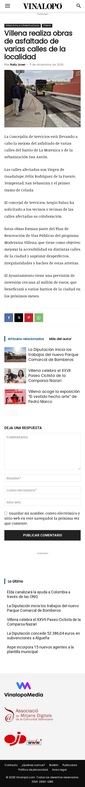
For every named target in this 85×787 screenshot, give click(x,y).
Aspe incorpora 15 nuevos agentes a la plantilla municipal (40, 649)
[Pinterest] (28, 317)
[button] (7, 6)
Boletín (53, 765)
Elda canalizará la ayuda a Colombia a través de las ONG (38, 594)
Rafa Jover (18, 64)
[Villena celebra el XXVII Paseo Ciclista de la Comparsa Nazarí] (15, 375)
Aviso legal (59, 769)
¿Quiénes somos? (33, 765)
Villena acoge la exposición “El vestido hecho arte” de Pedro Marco (54, 396)
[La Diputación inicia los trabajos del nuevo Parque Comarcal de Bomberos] (15, 354)
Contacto (11, 765)
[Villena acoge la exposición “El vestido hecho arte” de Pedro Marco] (15, 396)
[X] (18, 317)
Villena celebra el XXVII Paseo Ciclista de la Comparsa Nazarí (49, 375)
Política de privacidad (33, 769)
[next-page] (14, 413)
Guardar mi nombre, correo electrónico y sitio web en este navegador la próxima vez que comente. (42, 518)
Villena (47, 25)
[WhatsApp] (38, 317)
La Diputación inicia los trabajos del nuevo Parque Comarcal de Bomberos (53, 354)
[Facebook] (8, 317)
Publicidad (70, 765)
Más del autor (60, 338)
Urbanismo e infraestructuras (22, 25)
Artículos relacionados (26, 338)
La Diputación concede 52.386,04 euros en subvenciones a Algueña (43, 635)
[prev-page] (7, 413)
